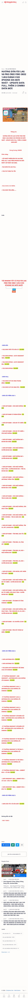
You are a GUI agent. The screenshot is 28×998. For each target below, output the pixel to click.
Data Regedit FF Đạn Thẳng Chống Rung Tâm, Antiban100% (13, 882)
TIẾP (14, 291)
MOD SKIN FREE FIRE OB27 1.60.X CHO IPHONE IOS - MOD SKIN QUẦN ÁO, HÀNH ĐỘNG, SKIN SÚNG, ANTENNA (14, 904)
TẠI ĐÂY (21, 349)
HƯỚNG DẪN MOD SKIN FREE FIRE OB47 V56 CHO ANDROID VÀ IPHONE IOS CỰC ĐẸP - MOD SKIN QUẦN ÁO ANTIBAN (15, 922)
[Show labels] (6, 952)
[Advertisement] (14, 20)
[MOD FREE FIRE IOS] (14, 900)
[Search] (25, 2)
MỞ (14, 289)
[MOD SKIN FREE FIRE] (14, 879)
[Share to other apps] (22, 845)
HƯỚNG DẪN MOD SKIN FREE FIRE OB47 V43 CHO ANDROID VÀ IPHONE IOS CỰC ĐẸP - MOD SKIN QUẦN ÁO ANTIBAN (15, 895)
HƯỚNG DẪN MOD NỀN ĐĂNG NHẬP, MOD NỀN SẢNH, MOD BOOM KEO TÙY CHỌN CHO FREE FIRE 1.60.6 (15, 913)
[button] (23, 2)
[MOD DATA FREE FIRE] (14, 909)
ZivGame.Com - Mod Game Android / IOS (17, 990)
